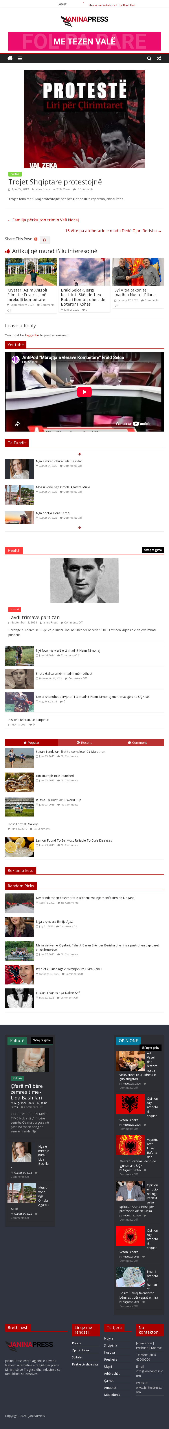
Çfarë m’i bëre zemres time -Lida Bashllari (27, 1092)
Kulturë (17, 1078)
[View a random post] (159, 58)
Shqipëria (110, 1345)
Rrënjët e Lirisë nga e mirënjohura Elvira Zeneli (69, 969)
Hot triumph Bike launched (55, 776)
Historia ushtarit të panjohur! (28, 720)
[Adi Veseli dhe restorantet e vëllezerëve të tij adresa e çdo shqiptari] (130, 1053)
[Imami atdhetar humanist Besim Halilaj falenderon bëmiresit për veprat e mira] (130, 1269)
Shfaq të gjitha (153, 550)
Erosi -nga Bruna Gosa (52, 513)
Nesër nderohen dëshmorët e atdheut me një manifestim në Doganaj (85, 898)
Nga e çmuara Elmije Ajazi (54, 921)
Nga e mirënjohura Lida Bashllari (111, 4)
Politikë (15, 174)
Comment (139, 742)
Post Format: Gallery (23, 824)
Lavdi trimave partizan (34, 617)
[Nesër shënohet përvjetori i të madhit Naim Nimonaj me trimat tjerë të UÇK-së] (19, 695)
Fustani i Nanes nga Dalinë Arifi (58, 993)
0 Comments (85, 189)
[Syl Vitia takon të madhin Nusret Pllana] (138, 261)
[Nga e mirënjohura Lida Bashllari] (21, 1144)
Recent (86, 742)
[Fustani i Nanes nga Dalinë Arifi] (20, 991)
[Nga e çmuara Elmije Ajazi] (20, 919)
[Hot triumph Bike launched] (20, 773)
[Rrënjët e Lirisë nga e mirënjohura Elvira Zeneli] (20, 967)
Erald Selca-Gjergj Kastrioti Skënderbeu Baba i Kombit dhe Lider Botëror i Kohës (84, 297)
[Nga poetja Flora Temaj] (19, 487)
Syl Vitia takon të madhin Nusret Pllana (135, 292)
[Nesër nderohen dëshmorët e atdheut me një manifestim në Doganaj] (20, 896)
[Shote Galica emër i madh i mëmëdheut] (19, 671)
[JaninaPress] (10, 58)
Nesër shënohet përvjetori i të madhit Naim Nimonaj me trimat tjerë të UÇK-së (92, 696)
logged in (32, 335)
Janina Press (42, 189)
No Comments (69, 756)
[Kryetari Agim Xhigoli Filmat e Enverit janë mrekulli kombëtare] (31, 261)
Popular (33, 742)
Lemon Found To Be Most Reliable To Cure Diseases (74, 840)
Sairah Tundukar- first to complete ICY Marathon (70, 751)
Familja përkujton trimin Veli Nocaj (43, 219)
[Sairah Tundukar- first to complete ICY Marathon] (20, 748)
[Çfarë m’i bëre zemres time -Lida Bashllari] (30, 1050)
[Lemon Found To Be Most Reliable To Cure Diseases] (20, 837)
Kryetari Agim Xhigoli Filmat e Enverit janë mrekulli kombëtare (27, 294)
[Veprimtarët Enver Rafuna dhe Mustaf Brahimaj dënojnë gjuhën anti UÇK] (130, 1137)
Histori (15, 609)
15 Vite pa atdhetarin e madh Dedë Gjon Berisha (113, 230)
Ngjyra (109, 1338)
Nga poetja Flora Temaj (53, 487)
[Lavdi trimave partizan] (84, 560)
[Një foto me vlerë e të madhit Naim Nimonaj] (19, 648)
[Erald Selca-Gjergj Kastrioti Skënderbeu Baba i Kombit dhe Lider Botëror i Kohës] (84, 261)
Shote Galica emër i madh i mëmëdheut (64, 673)
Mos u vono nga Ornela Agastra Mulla (63, 461)
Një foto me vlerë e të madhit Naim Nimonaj (68, 650)
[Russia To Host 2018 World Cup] (20, 797)
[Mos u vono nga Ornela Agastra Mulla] (19, 461)
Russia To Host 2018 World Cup (58, 800)
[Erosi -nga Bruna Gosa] (19, 513)
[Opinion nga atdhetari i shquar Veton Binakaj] (130, 1096)
